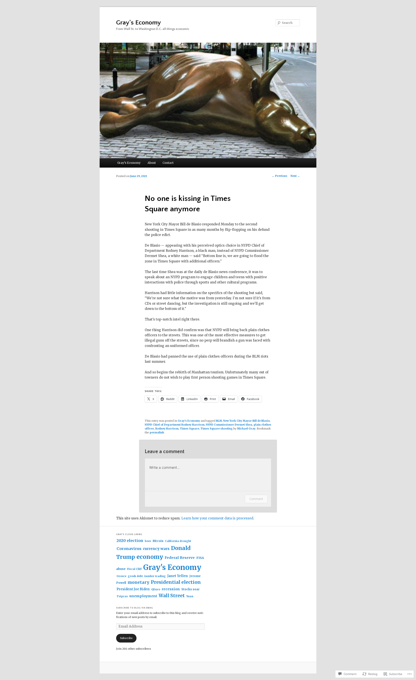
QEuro (155, 589)
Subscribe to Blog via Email (134, 608)
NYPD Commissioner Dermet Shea (229, 424)
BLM (219, 420)
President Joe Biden (133, 589)
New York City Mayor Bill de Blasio (246, 420)
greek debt (135, 576)
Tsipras (122, 596)
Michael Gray (246, 428)
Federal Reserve (180, 557)
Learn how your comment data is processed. (217, 518)
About (152, 163)
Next (295, 175)
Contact (168, 163)
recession (171, 589)
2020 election (130, 540)
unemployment (143, 596)
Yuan (189, 596)
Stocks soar (190, 589)
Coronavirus (129, 548)
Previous (279, 175)
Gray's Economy (138, 22)
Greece (121, 576)
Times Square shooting (216, 428)
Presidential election (176, 582)
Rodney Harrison (167, 428)
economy (149, 556)
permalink (157, 432)
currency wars (156, 549)
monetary (138, 582)
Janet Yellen (177, 576)
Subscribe (126, 638)
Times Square (189, 428)
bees (148, 541)
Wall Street (172, 596)
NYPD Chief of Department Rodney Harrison (175, 424)
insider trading (155, 576)
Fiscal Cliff (134, 569)
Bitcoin (158, 541)
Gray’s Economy (129, 163)
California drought (178, 541)
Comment (256, 499)
